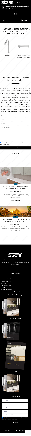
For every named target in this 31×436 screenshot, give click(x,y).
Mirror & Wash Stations (6, 285)
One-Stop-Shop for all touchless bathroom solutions (15, 79)
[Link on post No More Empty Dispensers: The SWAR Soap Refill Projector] (15, 175)
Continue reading (15, 200)
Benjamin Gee (15, 191)
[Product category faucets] (7, 48)
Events (15, 216)
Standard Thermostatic (6, 290)
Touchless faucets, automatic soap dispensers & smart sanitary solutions (15, 31)
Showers (3, 287)
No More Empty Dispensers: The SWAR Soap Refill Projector (15, 187)
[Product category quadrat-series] (23, 49)
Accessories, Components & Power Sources (12, 292)
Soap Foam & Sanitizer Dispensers (9, 279)
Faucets (3, 277)
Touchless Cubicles (6, 281)
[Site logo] (7, 2)
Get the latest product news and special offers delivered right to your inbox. (15, 419)
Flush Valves (4, 283)
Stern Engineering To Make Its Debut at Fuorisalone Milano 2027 (15, 220)
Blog (15, 184)
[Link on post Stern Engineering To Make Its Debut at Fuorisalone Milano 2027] (15, 211)
